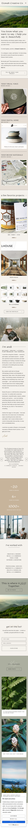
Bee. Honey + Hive (14, 234)
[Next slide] (26, 459)
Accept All (13, 821)
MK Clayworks (14, 304)
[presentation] (14, 216)
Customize (13, 815)
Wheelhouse (14, 277)
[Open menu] (25, 3)
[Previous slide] (2, 459)
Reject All (13, 818)
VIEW (14, 237)
